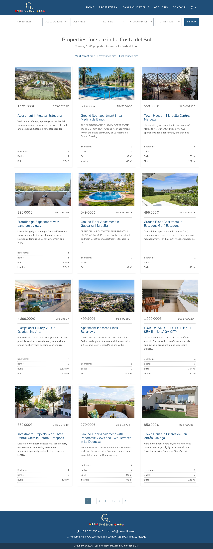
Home (90, 7)
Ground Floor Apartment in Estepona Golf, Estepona (163, 224)
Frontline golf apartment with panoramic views (38, 224)
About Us (161, 7)
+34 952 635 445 (92, 531)
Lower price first (106, 56)
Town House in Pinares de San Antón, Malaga (165, 436)
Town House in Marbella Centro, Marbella (167, 118)
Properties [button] (107, 7)
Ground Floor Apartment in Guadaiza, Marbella (100, 224)
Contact (179, 7)
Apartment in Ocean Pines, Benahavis (99, 330)
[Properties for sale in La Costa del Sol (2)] (119, 501)
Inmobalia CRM (131, 545)
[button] (193, 7)
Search (191, 21)
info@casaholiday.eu (123, 531)
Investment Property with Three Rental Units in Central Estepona (40, 436)
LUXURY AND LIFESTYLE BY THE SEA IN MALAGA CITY (169, 330)
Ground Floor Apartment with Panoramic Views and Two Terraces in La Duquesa (106, 438)
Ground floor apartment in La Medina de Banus (101, 118)
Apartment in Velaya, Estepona (39, 116)
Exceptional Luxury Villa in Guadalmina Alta (36, 330)
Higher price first (128, 56)
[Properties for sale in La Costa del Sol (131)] (125, 501)
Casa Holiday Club (136, 7)
